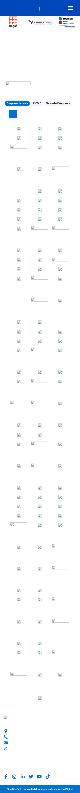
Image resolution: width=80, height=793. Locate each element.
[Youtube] (39, 776)
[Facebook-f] (6, 776)
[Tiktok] (47, 776)
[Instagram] (14, 776)
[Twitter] (31, 776)
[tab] (17, 103)
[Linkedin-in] (22, 776)
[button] (70, 8)
